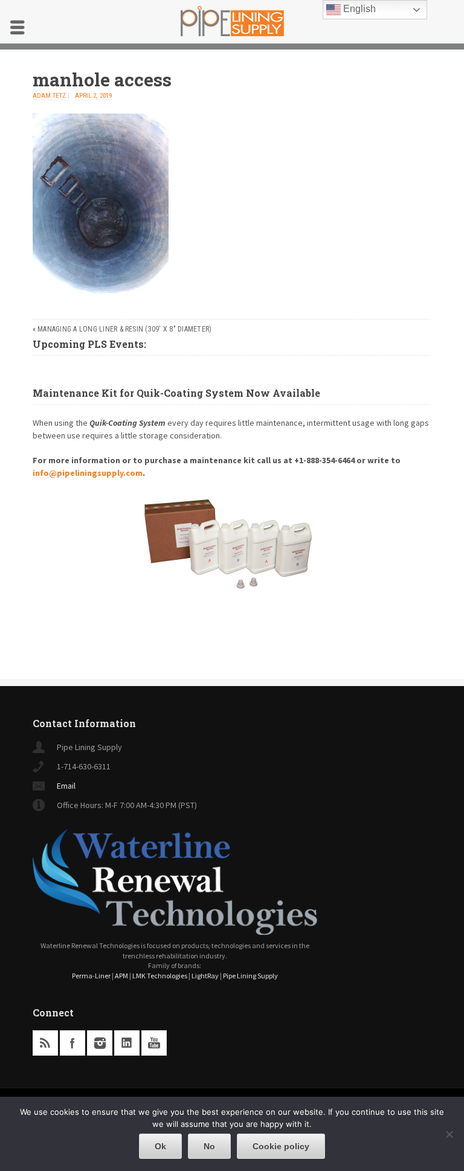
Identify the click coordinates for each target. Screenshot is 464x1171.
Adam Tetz (49, 96)
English (358, 9)
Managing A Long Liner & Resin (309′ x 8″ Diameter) (124, 329)
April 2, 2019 (93, 96)
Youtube (154, 1043)
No (209, 1146)
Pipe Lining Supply (250, 975)
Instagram (99, 1043)
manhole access (102, 79)
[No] (449, 1134)
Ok (160, 1146)
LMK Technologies (159, 975)
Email (66, 785)
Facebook (72, 1043)
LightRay (205, 975)
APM (121, 975)
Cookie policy (281, 1146)
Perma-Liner (91, 975)
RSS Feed (45, 1043)
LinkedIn (127, 1043)
